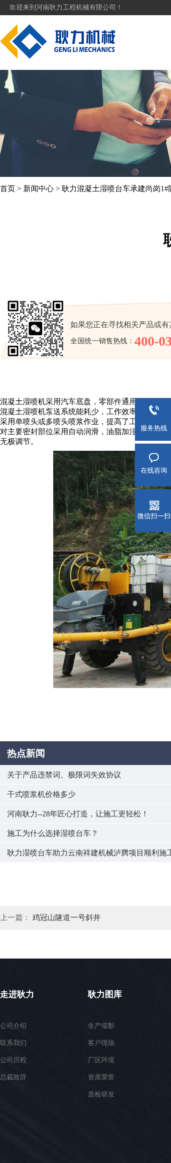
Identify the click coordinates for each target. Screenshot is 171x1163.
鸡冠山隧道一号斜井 (66, 917)
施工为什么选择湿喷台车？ (52, 833)
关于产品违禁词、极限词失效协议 (64, 775)
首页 (7, 188)
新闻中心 (38, 188)
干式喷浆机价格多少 (41, 794)
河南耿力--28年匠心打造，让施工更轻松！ (78, 814)
